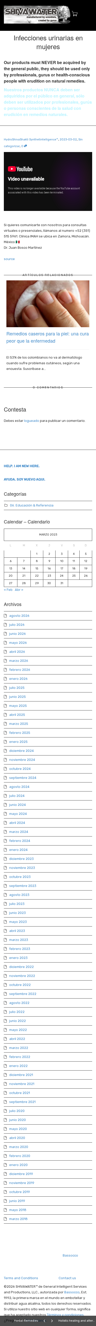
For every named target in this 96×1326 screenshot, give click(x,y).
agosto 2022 (19, 1003)
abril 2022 (17, 1039)
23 (49, 575)
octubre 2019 (19, 1192)
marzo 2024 (18, 832)
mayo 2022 (18, 1030)
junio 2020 (17, 1120)
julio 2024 (17, 796)
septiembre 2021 (22, 1102)
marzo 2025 (18, 724)
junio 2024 (17, 805)
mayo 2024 (18, 814)
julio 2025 (17, 688)
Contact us (67, 1278)
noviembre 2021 (21, 1084)
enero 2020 (18, 1165)
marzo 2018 (18, 1219)
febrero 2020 (19, 1156)
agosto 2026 (19, 616)
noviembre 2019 (21, 1183)
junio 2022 (17, 1021)
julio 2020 (17, 1111)
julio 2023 (17, 904)
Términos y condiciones (65, 1315)
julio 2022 (17, 1012)
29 (37, 583)
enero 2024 (18, 850)
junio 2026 (17, 634)
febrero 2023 (19, 949)
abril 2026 (17, 652)
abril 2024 (17, 823)
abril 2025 (17, 715)
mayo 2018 (17, 1210)
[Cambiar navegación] (86, 14)
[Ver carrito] (73, 14)
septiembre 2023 (22, 886)
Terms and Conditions (21, 1278)
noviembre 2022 (22, 976)
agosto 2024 (19, 787)
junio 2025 (17, 697)
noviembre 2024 (22, 760)
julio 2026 (17, 625)
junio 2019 (17, 1201)
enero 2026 (18, 679)
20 (11, 575)
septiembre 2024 (22, 778)
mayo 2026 (18, 643)
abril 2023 (17, 931)
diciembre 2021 (21, 1075)
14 (23, 568)
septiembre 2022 (22, 994)
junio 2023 (17, 913)
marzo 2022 (18, 1048)
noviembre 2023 (22, 868)
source (9, 259)
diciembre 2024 (21, 751)
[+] (47, 303)
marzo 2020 (18, 1147)
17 (61, 568)
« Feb (8, 590)
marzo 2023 (18, 940)
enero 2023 (18, 958)
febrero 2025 (19, 733)
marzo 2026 (18, 661)
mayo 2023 (18, 922)
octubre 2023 (20, 877)
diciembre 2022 (21, 967)
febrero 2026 (19, 670)
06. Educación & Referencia (32, 505)
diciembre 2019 (21, 1174)
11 (73, 561)
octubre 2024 (20, 769)
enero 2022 (18, 1066)
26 (86, 575)
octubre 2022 (20, 985)
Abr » (19, 590)
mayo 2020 (18, 1129)
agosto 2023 (19, 895)
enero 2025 (18, 742)
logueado (31, 421)
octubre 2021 (19, 1093)
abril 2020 (17, 1138)
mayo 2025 (18, 706)
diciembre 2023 (21, 859)
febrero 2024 (19, 841)
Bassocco (70, 1255)
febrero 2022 (19, 1057)
